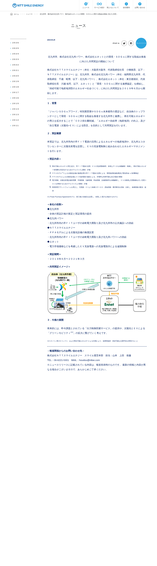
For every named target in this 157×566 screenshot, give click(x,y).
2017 (16, 92)
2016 (16, 98)
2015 (16, 103)
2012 (16, 120)
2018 (16, 87)
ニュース (85, 7)
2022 (16, 65)
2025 (16, 48)
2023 (16, 59)
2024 (16, 54)
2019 (16, 81)
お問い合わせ (140, 7)
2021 (16, 70)
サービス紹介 (99, 7)
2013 (16, 114)
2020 (16, 76)
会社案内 (126, 7)
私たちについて (113, 7)
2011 (16, 126)
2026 (16, 43)
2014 (16, 109)
